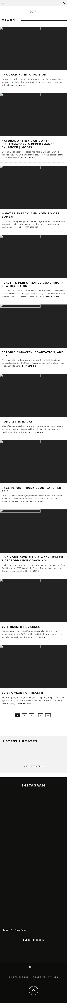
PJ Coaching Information (24, 74)
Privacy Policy (20, 930)
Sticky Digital (38, 766)
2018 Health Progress (21, 626)
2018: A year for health (22, 692)
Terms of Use (8, 930)
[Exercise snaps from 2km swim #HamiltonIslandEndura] (33, 801)
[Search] (64, 3)
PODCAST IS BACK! (17, 421)
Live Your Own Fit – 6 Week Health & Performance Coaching (32, 559)
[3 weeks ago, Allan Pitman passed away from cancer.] (33, 865)
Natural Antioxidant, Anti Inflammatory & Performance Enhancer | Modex (28, 144)
